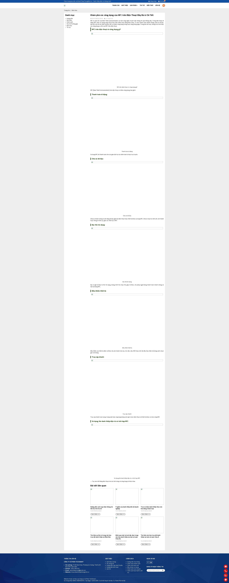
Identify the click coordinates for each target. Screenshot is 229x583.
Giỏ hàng (162, 1)
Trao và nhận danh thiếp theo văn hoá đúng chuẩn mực (151, 508)
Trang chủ (116, 5)
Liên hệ (157, 5)
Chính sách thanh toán (133, 563)
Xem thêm (94, 514)
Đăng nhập (153, 1)
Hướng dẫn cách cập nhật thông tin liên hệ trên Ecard (101, 508)
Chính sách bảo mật (133, 565)
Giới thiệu (124, 5)
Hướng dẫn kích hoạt (112, 567)
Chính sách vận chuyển (134, 569)
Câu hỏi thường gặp (72, 24)
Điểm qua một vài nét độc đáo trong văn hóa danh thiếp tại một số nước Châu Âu (127, 537)
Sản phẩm (133, 5)
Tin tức (142, 5)
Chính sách (70, 22)
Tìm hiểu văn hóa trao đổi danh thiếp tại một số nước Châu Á (150, 536)
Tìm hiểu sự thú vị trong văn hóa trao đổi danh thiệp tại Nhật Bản (100, 536)
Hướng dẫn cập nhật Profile (115, 565)
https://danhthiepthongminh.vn (80, 572)
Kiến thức (150, 5)
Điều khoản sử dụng (133, 567)
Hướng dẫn (70, 18)
